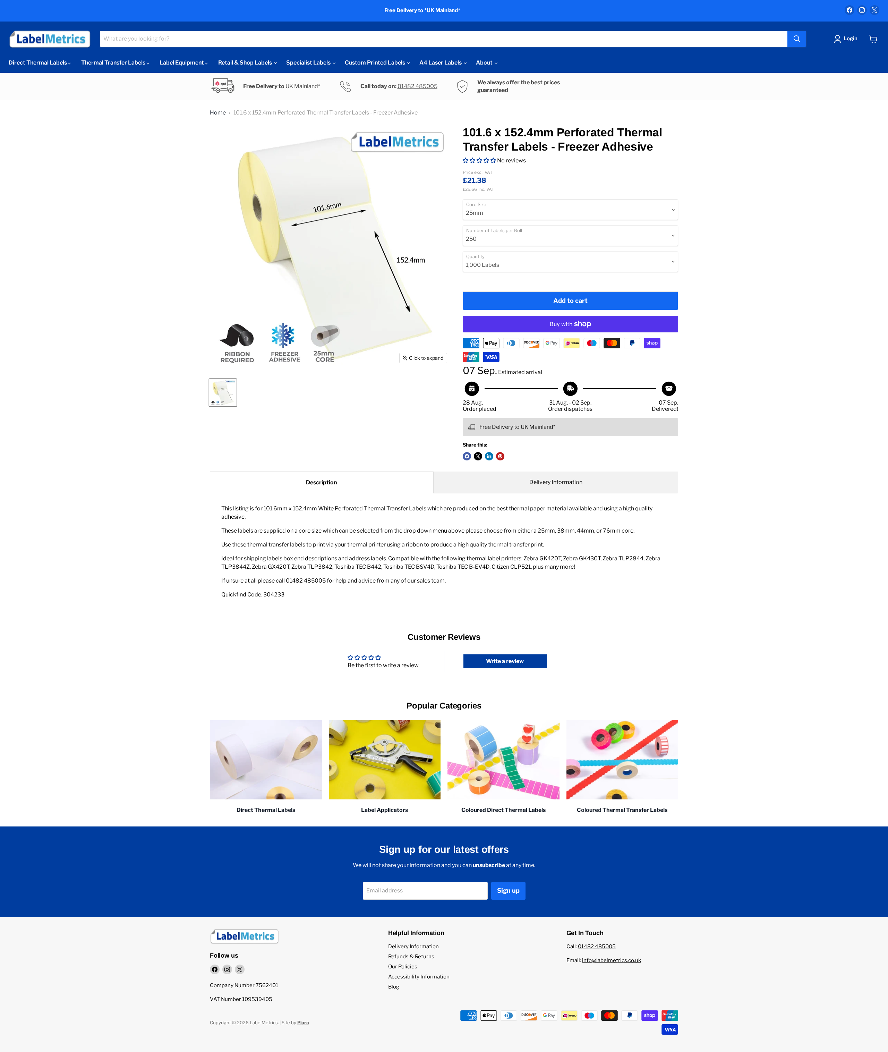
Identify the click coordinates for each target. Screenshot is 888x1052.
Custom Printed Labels (375, 62)
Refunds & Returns (411, 956)
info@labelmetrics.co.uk (611, 960)
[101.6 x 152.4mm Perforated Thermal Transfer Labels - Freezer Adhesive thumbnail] (223, 392)
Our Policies (402, 967)
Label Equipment (182, 62)
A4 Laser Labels (441, 62)
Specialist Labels (309, 62)
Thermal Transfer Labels (113, 62)
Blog (393, 987)
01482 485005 (417, 86)
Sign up (508, 890)
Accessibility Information (419, 977)
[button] (479, 160)
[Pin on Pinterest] (500, 456)
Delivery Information (555, 482)
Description (321, 482)
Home (218, 113)
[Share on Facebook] (467, 456)
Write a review (505, 661)
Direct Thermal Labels (38, 62)
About (485, 62)
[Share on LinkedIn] (489, 456)
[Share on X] (478, 456)
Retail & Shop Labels (245, 62)
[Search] (796, 39)
